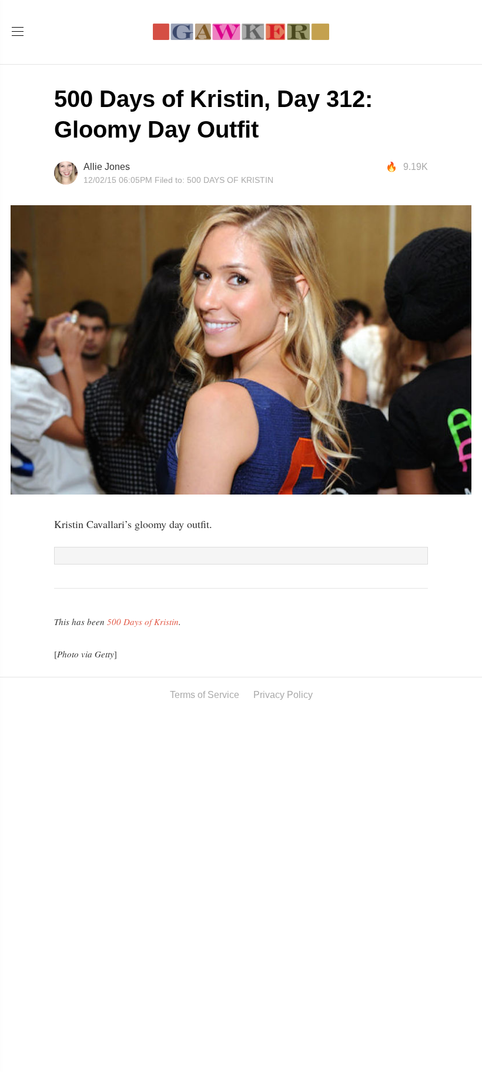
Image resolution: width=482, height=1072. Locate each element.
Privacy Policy (283, 695)
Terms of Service (204, 695)
